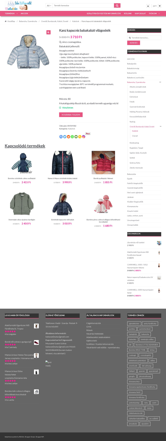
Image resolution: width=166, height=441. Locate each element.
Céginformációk (93, 323)
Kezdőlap (11, 21)
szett (154, 403)
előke (152, 360)
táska (149, 408)
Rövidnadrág (134, 143)
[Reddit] (68, 136)
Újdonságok (134, 234)
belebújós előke (147, 339)
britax (152, 350)
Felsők (132, 102)
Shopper (27, 437)
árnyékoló (133, 424)
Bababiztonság (133, 68)
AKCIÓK (24, 13)
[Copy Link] (79, 136)
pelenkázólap (134, 403)
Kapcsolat (140, 13)
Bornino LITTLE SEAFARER (147, 345)
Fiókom (153, 13)
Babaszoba (131, 174)
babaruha (145, 334)
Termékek (10, 13)
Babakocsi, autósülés (135, 77)
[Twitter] (64, 136)
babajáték (133, 334)
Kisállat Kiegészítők (135, 202)
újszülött (145, 424)
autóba (132, 329)
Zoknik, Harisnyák (136, 168)
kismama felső (134, 392)
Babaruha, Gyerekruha (28, 21)
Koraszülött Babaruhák (138, 117)
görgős (132, 376)
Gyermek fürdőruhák (137, 107)
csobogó (132, 355)
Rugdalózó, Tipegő (136, 148)
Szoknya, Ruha (135, 163)
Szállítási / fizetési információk (100, 344)
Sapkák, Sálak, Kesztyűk (138, 153)
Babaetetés (132, 73)
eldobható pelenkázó (137, 360)
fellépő (132, 371)
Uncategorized (133, 220)
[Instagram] (83, 136)
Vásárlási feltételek (94, 333)
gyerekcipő (153, 371)
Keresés (133, 43)
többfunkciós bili (135, 413)
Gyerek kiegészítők (135, 188)
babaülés (132, 339)
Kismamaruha (132, 206)
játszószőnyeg (145, 376)
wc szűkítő (153, 418)
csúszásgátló (146, 355)
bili (130, 345)
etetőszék (133, 366)
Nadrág (132, 122)
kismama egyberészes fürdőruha (142, 387)
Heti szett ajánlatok (135, 192)
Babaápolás (131, 64)
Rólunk (128, 13)
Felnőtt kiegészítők (135, 183)
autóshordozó (145, 329)
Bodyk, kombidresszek (138, 92)
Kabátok (75, 21)
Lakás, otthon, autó (135, 215)
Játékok (130, 197)
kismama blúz (134, 381)
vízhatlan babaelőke (137, 418)
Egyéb (129, 178)
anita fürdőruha (150, 323)
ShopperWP (40, 437)
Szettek (132, 158)
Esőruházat (134, 97)
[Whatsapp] (72, 136)
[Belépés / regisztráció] (148, 6)
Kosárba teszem (71, 114)
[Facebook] (61, 136)
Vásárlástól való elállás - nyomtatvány (103, 347)
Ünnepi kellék (132, 225)
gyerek (142, 371)
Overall (135, 136)
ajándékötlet (134, 323)
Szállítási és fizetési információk (104, 13)
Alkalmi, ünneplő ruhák (138, 87)
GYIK (88, 326)
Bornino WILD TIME (137, 350)
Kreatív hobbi (132, 211)
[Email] (76, 136)
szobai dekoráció (135, 408)
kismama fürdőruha (136, 397)
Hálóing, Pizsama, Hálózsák (139, 112)
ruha (146, 403)
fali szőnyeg (146, 366)
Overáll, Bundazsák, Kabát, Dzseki (54, 21)
